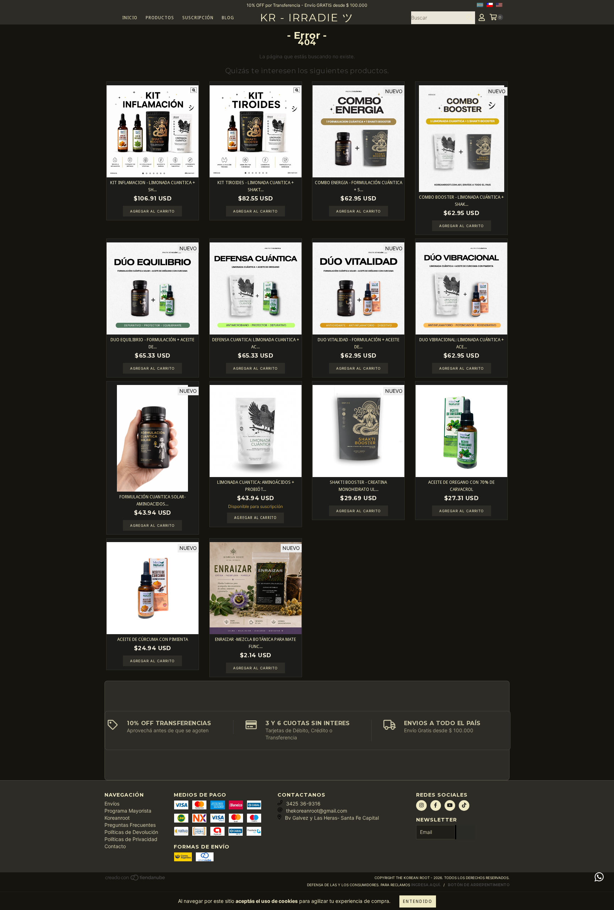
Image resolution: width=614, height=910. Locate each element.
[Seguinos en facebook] (435, 805)
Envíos (111, 804)
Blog (228, 17)
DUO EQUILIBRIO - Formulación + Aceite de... (152, 343)
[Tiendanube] (135, 879)
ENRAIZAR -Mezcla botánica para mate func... (255, 643)
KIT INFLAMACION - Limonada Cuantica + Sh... (152, 186)
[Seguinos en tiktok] (464, 805)
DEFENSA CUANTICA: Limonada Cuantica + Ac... (255, 343)
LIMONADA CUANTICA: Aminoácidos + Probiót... (255, 486)
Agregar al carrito (255, 518)
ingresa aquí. (426, 885)
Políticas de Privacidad (130, 839)
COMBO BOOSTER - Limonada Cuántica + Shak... (461, 201)
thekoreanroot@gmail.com (316, 811)
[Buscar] (469, 17)
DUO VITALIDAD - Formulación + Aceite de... (358, 343)
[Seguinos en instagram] (421, 805)
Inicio (130, 17)
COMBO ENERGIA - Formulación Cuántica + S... (358, 186)
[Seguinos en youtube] (450, 805)
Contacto (115, 846)
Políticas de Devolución (131, 832)
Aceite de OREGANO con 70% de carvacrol (461, 486)
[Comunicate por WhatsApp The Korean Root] (599, 877)
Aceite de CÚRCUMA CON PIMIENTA (152, 639)
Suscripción (198, 17)
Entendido (417, 901)
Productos (160, 17)
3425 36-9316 (303, 804)
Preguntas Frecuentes (130, 825)
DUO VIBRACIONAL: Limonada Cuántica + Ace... (461, 343)
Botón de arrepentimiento (479, 885)
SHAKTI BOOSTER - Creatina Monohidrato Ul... (358, 486)
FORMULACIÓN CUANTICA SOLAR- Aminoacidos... (152, 500)
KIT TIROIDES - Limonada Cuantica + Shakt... (255, 186)
